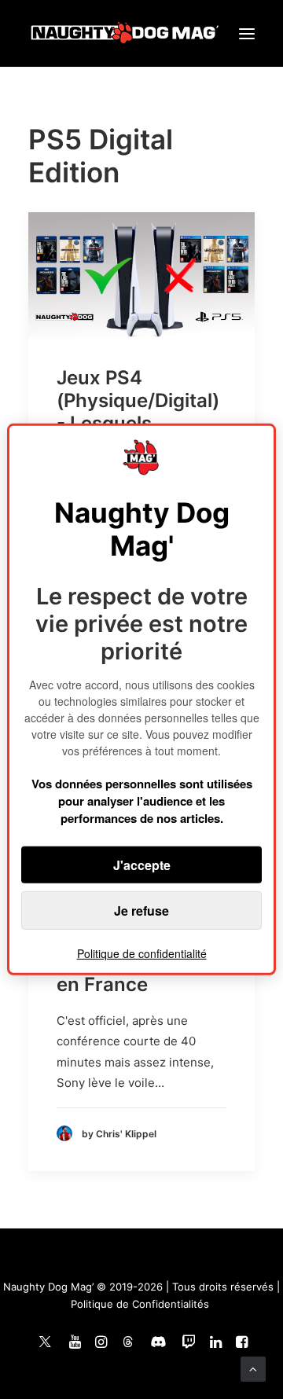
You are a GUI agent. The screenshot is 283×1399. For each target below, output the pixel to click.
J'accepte (142, 865)
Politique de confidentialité (142, 953)
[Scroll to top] (253, 1367)
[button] (247, 33)
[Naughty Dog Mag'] (125, 33)
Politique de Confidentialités (140, 1304)
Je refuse (141, 910)
